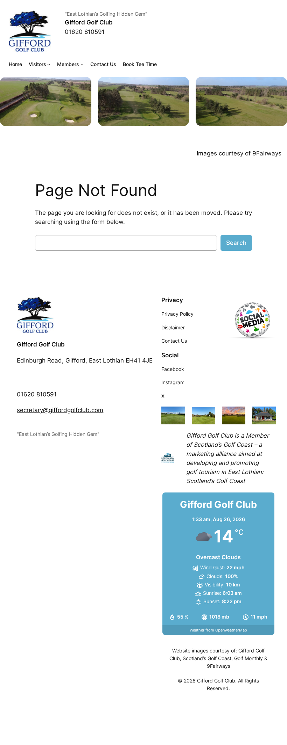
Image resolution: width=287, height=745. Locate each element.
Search (236, 242)
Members (68, 64)
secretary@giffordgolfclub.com (60, 410)
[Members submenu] (82, 64)
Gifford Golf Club (89, 22)
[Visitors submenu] (48, 64)
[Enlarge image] (82, 85)
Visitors (37, 64)
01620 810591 (37, 394)
